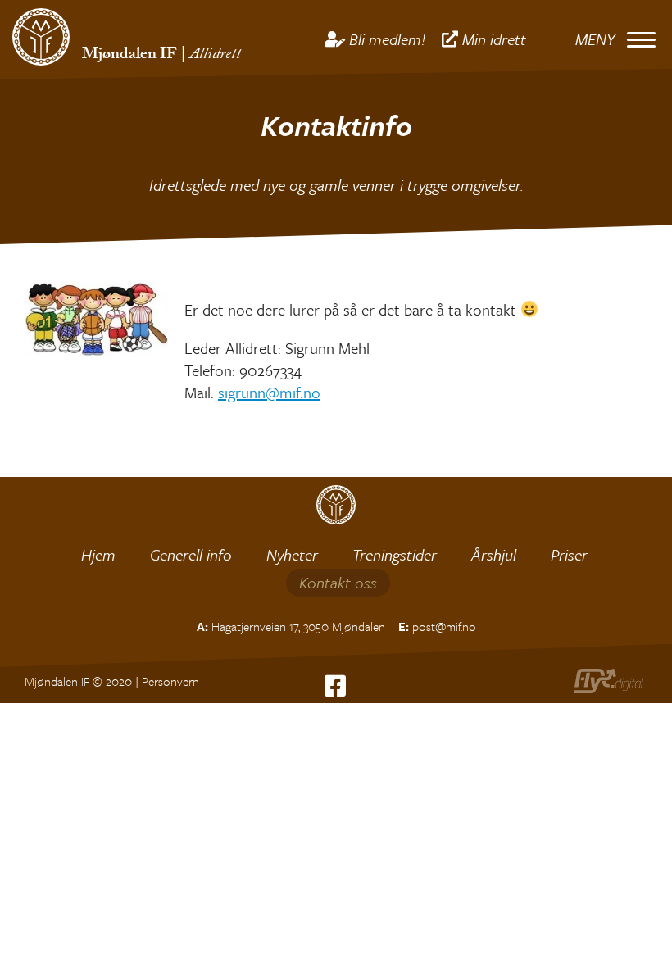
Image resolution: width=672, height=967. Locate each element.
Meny (595, 39)
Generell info (191, 554)
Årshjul (493, 554)
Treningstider (394, 554)
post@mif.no (444, 626)
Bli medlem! (387, 39)
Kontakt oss (338, 582)
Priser (569, 554)
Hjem (98, 554)
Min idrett (494, 39)
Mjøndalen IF (129, 56)
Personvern (170, 681)
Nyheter (292, 554)
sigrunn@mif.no (269, 392)
